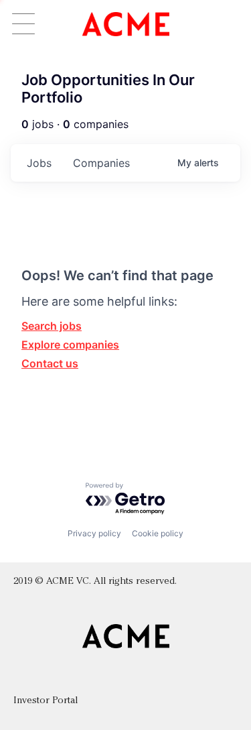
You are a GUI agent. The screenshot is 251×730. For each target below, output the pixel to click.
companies (101, 163)
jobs (39, 163)
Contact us (49, 363)
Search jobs (51, 325)
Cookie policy (157, 533)
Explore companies (70, 344)
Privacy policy (94, 533)
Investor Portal (45, 701)
